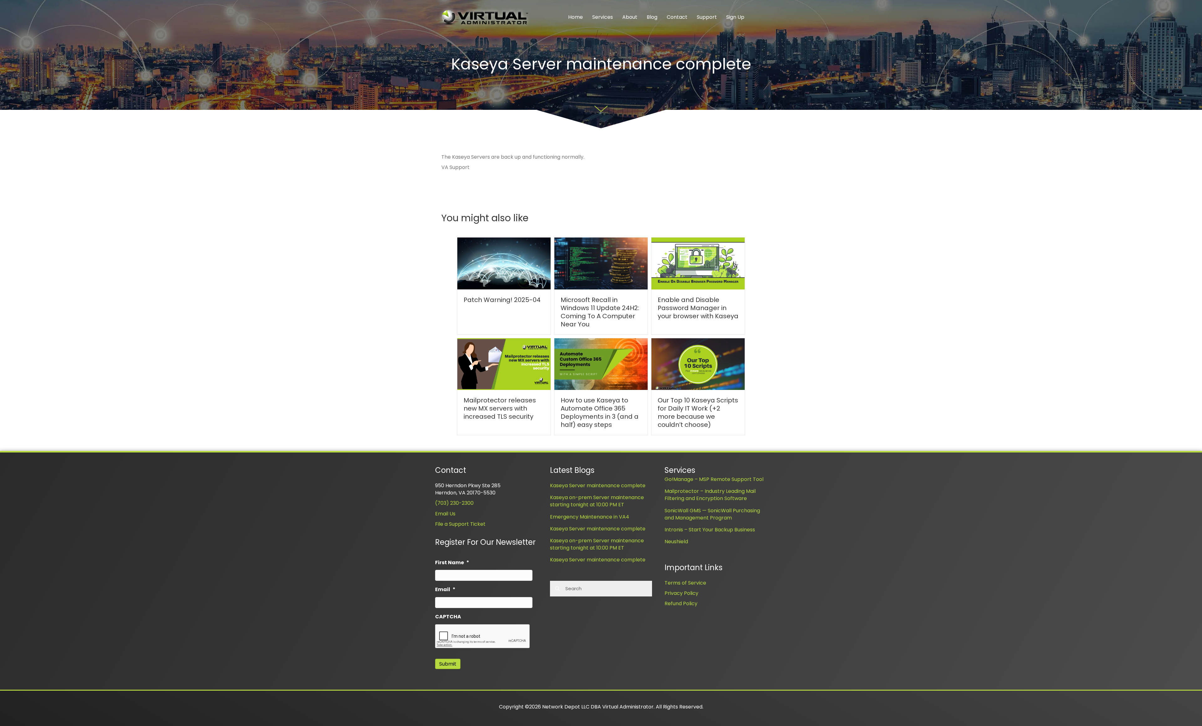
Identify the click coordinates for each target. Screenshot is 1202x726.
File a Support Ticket (460, 524)
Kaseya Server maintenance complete (597, 485)
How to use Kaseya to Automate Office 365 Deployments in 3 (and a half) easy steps (600, 412)
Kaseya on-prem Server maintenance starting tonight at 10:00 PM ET (597, 501)
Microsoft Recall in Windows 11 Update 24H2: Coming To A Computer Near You (600, 312)
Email (445, 589)
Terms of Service (685, 582)
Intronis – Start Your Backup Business (710, 529)
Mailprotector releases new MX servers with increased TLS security (500, 408)
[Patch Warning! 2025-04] (504, 263)
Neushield (676, 541)
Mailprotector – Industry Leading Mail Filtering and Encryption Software (710, 495)
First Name (452, 563)
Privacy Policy (681, 593)
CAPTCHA (448, 617)
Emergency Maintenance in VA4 (589, 516)
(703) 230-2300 (454, 503)
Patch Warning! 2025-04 (502, 299)
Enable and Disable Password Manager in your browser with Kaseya (698, 307)
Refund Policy (681, 603)
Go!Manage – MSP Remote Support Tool (714, 479)
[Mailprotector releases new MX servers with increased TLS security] (504, 363)
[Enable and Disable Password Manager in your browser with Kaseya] (698, 263)
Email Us (445, 513)
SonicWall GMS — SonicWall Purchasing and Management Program (712, 514)
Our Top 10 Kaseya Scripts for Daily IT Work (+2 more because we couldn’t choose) (698, 412)
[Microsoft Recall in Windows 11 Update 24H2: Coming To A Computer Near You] (601, 263)
